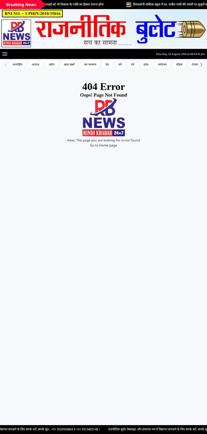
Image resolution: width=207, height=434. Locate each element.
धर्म (120, 65)
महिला (179, 65)
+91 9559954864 (47, 430)
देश (107, 65)
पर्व (132, 65)
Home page (108, 146)
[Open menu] (4, 54)
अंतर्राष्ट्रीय (17, 65)
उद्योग (52, 65)
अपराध (35, 65)
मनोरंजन (162, 65)
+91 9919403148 (72, 430)
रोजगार (196, 65)
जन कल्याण (90, 65)
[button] (201, 64)
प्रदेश (146, 65)
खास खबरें (69, 65)
